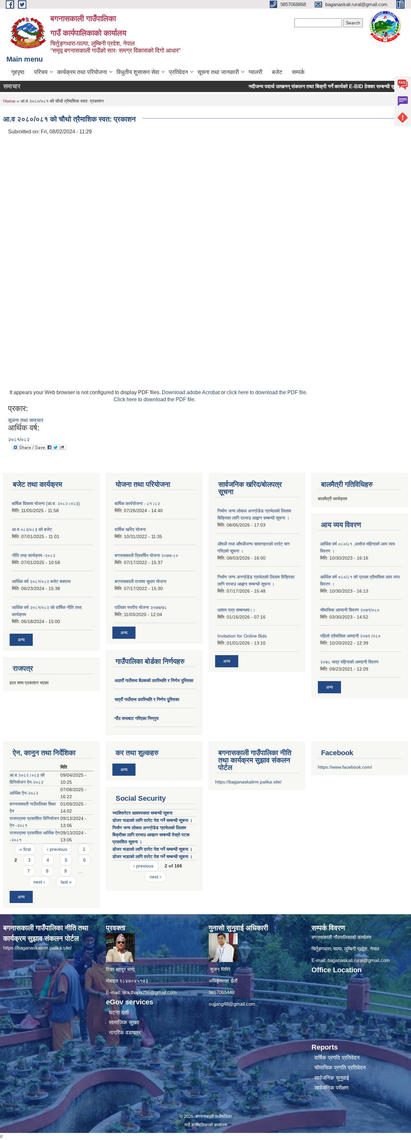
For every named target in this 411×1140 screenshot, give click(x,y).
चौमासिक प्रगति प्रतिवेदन (340, 1068)
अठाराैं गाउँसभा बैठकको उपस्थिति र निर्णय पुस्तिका (154, 680)
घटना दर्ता (119, 1012)
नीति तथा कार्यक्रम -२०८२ (33, 555)
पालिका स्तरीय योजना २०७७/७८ (141, 607)
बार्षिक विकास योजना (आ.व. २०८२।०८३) (46, 503)
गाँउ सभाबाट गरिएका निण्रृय (137, 718)
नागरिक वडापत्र (125, 1033)
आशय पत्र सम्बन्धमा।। (236, 609)
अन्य (21, 639)
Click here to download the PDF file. (155, 399)
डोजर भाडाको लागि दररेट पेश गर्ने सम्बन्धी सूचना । (152, 820)
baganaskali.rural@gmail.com (359, 960)
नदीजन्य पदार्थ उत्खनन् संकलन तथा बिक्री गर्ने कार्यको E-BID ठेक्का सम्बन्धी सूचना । (309, 86)
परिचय (41, 72)
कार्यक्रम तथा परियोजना (82, 72)
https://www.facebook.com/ (345, 767)
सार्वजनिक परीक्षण (331, 1088)
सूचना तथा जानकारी (218, 72)
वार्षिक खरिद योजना (130, 529)
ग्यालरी (255, 72)
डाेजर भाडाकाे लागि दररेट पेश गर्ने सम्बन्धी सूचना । (152, 849)
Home (9, 101)
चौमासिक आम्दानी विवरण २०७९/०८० (350, 609)
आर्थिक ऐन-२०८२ (24, 793)
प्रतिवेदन (178, 72)
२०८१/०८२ (19, 439)
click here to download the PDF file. (267, 392)
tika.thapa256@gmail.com (149, 992)
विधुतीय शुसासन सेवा (138, 72)
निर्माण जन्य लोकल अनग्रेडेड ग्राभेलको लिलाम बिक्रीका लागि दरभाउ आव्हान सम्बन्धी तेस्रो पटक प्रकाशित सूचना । (150, 834)
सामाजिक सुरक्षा (124, 1022)
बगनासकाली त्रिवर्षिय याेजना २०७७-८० (146, 555)
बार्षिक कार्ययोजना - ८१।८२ (137, 503)
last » (66, 881)
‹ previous (57, 849)
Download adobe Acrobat (191, 392)
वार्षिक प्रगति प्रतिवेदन (337, 1058)
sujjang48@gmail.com (232, 1004)
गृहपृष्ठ (17, 72)
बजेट (277, 72)
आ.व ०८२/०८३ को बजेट (32, 529)
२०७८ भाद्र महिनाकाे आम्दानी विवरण (349, 661)
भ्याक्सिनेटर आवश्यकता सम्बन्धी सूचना (142, 812)
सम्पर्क (298, 72)
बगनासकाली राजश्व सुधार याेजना (140, 581)
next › (39, 881)
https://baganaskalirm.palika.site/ (248, 781)
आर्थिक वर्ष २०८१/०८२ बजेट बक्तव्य (41, 581)
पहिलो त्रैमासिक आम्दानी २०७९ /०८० (350, 635)
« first (25, 849)
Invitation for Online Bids (242, 635)
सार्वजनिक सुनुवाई (331, 1078)
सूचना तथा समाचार (25, 420)
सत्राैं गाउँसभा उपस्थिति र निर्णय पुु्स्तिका (147, 699)
